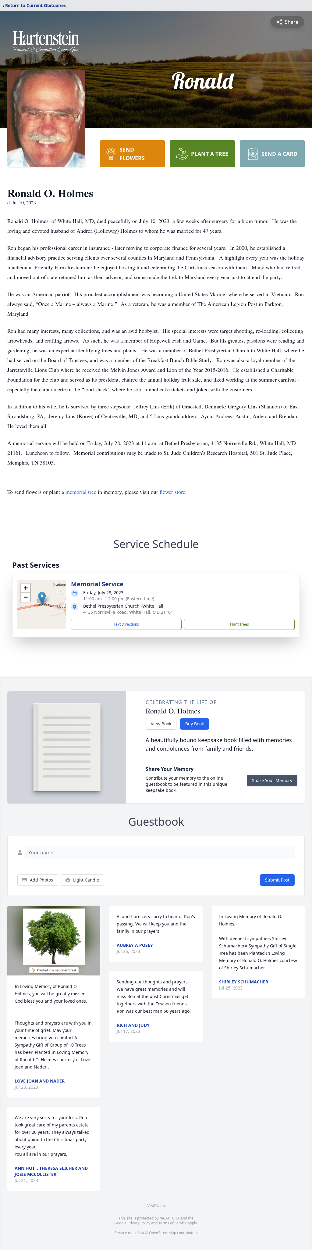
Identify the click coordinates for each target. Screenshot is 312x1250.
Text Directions (126, 624)
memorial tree (81, 491)
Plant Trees (239, 624)
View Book (161, 724)
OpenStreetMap (162, 1232)
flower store (172, 491)
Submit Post (277, 880)
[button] (42, 598)
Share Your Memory (272, 780)
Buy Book (194, 724)
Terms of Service (172, 1223)
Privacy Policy (138, 1223)
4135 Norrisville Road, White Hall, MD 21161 (128, 612)
